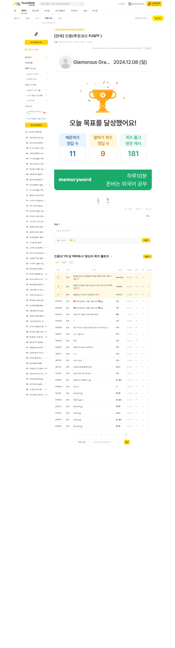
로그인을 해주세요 (36, 42)
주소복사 (148, 48)
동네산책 (35, 11)
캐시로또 (74, 11)
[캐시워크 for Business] (154, 3)
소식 (37, 18)
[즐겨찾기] (111, 256)
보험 (85, 11)
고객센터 (121, 4)
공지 (71, 262)
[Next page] (126, 435)
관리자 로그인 (141, 18)
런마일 (47, 11)
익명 (73, 240)
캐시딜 (95, 11)
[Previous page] (80, 435)
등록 (146, 240)
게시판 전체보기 (36, 125)
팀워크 (24, 10)
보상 (60, 18)
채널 (27, 18)
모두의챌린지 (60, 11)
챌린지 (17, 18)
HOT (64, 262)
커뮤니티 (48, 18)
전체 (57, 262)
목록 (147, 216)
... (121, 435)
